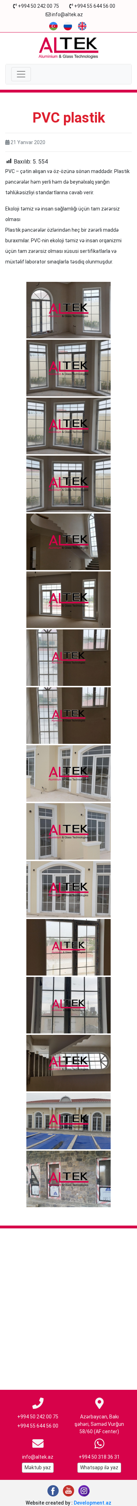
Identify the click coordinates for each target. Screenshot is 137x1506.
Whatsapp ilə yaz (99, 1467)
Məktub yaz (38, 1467)
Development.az (92, 1503)
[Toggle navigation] (21, 74)
